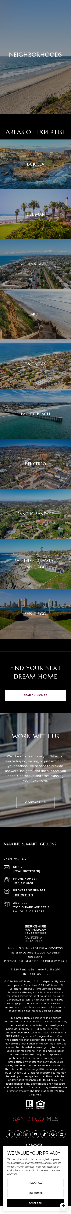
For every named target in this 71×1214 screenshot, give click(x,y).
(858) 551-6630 (23, 883)
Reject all (35, 1182)
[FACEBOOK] (9, 1134)
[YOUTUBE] (35, 1134)
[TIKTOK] (44, 1134)
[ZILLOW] (62, 1134)
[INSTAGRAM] (18, 1134)
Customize (36, 1193)
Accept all (36, 1203)
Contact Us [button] (35, 802)
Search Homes (35, 695)
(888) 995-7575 (23, 894)
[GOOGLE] (53, 1134)
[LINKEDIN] (27, 1134)
